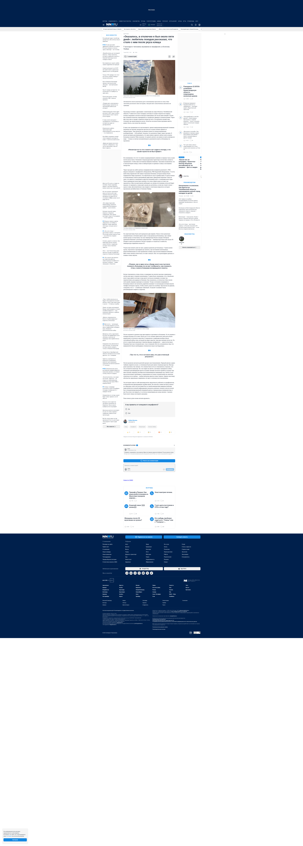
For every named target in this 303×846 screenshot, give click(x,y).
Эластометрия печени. (163, 492)
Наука (147, 557)
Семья (166, 562)
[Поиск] (192, 25)
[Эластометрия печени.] (152, 496)
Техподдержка (107, 557)
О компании (106, 549)
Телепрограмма (151, 21)
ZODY (196, 21)
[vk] (131, 573)
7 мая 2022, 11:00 (127, 52)
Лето (147, 552)
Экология (184, 552)
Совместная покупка (125, 21)
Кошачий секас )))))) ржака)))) (137, 506)
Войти (129, 470)
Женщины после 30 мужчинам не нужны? (133, 519)
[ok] (135, 573)
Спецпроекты (185, 557)
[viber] (139, 573)
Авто (126, 544)
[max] (143, 573)
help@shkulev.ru (112, 624)
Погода (143, 21)
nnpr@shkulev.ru (173, 616)
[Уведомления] (196, 25)
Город (127, 552)
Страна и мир (185, 549)
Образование (149, 562)
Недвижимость (112, 21)
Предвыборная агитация (109, 559)
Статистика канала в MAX (110, 562)
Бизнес (127, 547)
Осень (165, 547)
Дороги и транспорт (130, 554)
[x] (147, 573)
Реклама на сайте (107, 544)
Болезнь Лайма (152, 426)
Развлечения (167, 557)
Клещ (126, 426)
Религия (166, 559)
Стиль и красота (186, 547)
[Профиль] (199, 25)
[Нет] (126, 413)
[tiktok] (151, 573)
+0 (168, 457)
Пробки (152, 25)
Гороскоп (165, 21)
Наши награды (107, 552)
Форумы (105, 21)
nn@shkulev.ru (119, 622)
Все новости (111, 35)
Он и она (166, 544)
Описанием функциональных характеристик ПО (163, 620)
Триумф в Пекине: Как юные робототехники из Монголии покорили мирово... (138, 495)
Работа (166, 554)
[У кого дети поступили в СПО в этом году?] (152, 509)
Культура (148, 549)
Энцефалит (133, 426)
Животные (128, 559)
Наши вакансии (107, 554)
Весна (127, 549)
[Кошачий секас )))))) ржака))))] (126, 509)
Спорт (183, 544)
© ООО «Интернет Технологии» (110, 632)
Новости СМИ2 (128, 480)
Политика (166, 549)
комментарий (131, 56)
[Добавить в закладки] (169, 56)
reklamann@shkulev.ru (184, 610)
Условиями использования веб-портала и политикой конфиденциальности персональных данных (174, 621)
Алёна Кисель (132, 420)
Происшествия (168, 552)
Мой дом (148, 554)
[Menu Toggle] (103, 25)
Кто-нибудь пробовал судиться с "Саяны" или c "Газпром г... (164, 520)
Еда (126, 557)
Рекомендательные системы (158, 629)
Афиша (159, 21)
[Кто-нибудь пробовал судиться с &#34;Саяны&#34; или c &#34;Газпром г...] (152, 522)
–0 (173, 457)
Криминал (149, 547)
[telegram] (126, 573)
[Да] (126, 409)
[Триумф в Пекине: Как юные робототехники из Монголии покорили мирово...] (126, 496)
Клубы (180, 21)
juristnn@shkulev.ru (138, 623)
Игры (184, 21)
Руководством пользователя (159, 619)
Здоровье (128, 562)
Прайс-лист (106, 547)
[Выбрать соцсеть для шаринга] (173, 56)
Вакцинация (142, 426)
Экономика (185, 554)
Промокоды (190, 21)
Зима (147, 544)
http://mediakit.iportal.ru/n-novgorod (179, 611)
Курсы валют (173, 21)
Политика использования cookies (160, 627)
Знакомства (136, 21)
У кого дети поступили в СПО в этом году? (164, 506)
